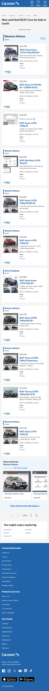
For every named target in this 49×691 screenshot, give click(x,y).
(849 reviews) (22, 468)
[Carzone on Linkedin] (25, 672)
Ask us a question (8, 613)
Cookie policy (7, 569)
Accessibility (6, 581)
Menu (45, 5)
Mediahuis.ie (6, 640)
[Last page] (36, 515)
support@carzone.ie (14, 664)
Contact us (5, 553)
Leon (27, 533)
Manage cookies (7, 585)
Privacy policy (7, 565)
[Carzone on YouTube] (20, 672)
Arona (6, 530)
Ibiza (5, 533)
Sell (32, 5)
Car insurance (7, 608)
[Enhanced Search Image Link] (7, 57)
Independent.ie (7, 632)
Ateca (27, 530)
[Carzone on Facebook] (3, 672)
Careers (4, 557)
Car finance (6, 604)
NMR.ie (4, 644)
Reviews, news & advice (10, 600)
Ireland (21, 15)
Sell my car (5, 596)
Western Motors (10, 464)
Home (3, 15)
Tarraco (6, 536)
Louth (28, 15)
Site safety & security (9, 573)
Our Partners (6, 561)
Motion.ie (5, 648)
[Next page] (31, 515)
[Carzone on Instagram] (9, 672)
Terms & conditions (8, 577)
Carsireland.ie (7, 628)
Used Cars (12, 15)
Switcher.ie (6, 636)
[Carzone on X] (14, 672)
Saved (38, 5)
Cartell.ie (5, 623)
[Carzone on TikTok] (31, 672)
